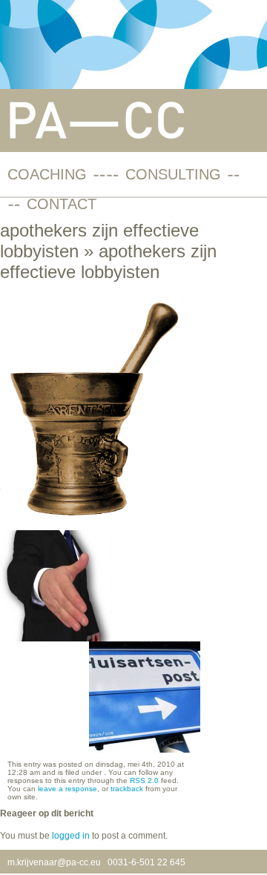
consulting (173, 174)
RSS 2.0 (144, 780)
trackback (127, 789)
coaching (47, 174)
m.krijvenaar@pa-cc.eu (54, 862)
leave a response (67, 789)
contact (61, 204)
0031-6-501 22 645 (146, 862)
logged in (71, 836)
